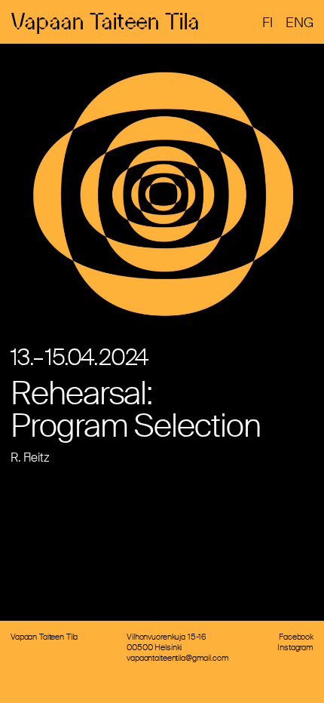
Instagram (295, 647)
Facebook (296, 636)
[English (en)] (299, 23)
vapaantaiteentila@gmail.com (177, 657)
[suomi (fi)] (267, 23)
